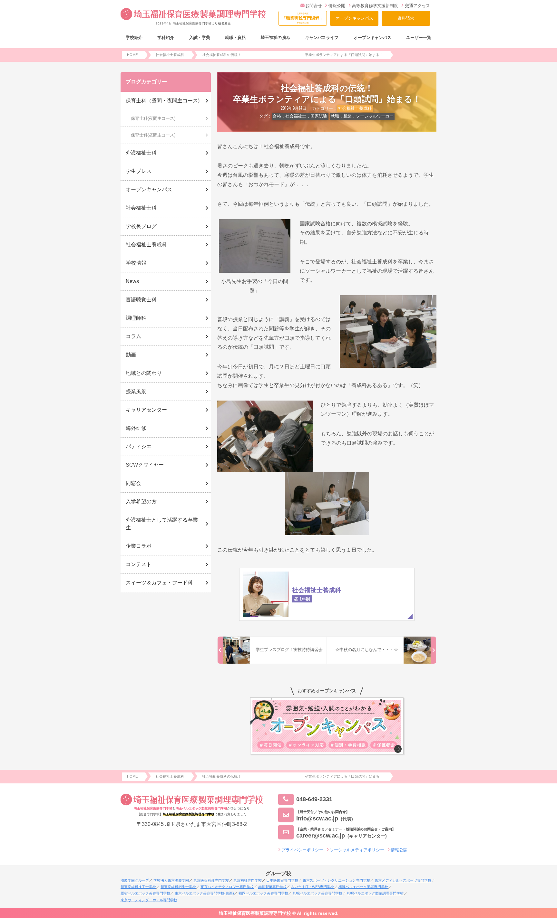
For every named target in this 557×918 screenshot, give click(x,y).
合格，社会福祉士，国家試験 (300, 116)
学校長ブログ (141, 226)
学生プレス (138, 171)
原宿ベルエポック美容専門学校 (145, 893)
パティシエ (138, 446)
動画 (131, 354)
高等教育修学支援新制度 (375, 5)
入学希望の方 (141, 501)
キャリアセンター (146, 409)
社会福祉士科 (141, 208)
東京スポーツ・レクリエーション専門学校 (336, 880)
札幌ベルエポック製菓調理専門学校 (375, 893)
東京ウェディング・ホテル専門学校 (149, 900)
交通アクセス (417, 5)
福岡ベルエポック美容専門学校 (263, 893)
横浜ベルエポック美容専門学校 (363, 887)
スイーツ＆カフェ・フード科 (159, 582)
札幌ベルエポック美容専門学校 (317, 893)
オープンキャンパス (354, 18)
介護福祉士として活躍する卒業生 (162, 523)
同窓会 (133, 483)
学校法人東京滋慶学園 (171, 880)
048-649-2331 (314, 799)
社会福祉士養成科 (355, 108)
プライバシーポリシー (302, 849)
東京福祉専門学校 (247, 880)
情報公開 (336, 5)
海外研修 (136, 428)
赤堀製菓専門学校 (272, 887)
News (132, 281)
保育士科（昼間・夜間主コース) (163, 100)
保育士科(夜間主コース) (153, 118)
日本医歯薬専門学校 (282, 880)
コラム (133, 336)
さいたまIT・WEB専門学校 (312, 887)
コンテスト (138, 564)
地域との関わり (144, 373)
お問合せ (313, 5)
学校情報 (136, 263)
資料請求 (405, 18)
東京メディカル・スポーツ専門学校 (403, 880)
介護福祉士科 (141, 153)
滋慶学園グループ (135, 880)
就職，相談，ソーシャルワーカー (362, 116)
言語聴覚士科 (141, 299)
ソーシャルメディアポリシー (357, 849)
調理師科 (136, 318)
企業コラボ (138, 546)
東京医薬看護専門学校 (211, 880)
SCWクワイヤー (145, 465)
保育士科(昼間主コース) (153, 135)
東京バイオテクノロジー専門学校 (227, 887)
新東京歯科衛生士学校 (178, 887)
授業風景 (136, 391)
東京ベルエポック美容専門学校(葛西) (204, 893)
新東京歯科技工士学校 (138, 887)
